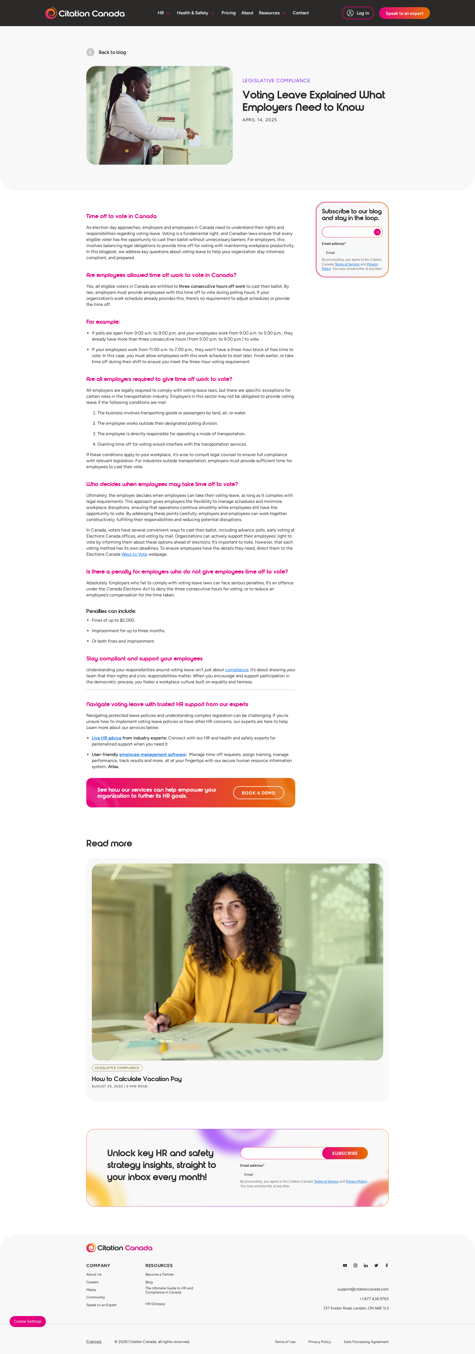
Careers (92, 1282)
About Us (93, 1274)
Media (91, 1290)
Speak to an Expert (101, 1305)
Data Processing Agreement (366, 1342)
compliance (236, 669)
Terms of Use (285, 1342)
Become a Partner (159, 1274)
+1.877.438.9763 (374, 1299)
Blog (149, 1282)
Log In (363, 13)
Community (95, 1297)
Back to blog (112, 52)
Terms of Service (347, 264)
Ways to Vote (134, 554)
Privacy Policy (356, 1181)
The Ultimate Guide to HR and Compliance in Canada (169, 1290)
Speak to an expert (404, 13)
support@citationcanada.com (363, 1289)
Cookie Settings (28, 1321)
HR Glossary (155, 1304)
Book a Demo (258, 793)
